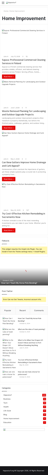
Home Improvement (11, 418)
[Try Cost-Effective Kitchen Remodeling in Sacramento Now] (24, 195)
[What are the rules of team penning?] (9, 332)
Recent (23, 310)
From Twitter (7, 291)
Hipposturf (7, 395)
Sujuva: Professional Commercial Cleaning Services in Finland (24, 61)
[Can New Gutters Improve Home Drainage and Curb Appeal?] (24, 144)
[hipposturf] (11, 3)
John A (5, 56)
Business (6, 399)
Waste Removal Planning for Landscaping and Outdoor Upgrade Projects (24, 113)
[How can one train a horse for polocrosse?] (9, 375)
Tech (5, 403)
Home (5, 11)
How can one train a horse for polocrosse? (29, 373)
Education (7, 422)
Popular (7, 310)
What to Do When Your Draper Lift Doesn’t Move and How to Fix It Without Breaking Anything (30, 343)
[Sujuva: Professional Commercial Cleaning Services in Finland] (24, 41)
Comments (39, 310)
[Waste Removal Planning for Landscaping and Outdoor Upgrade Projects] (24, 92)
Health (6, 407)
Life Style (7, 411)
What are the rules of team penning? (31, 329)
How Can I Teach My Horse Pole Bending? (19, 283)
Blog (5, 415)
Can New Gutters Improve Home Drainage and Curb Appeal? (24, 164)
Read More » (9, 77)
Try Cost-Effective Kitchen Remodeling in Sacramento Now (23, 215)
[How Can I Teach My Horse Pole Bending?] (9, 321)
